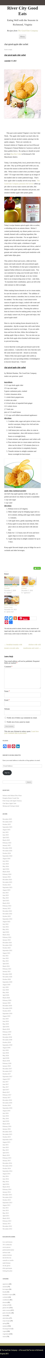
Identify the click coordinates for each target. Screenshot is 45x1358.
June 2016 (6, 1116)
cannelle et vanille (8, 1260)
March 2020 (6, 998)
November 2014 (7, 1166)
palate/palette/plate (8, 1250)
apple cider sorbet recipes (22, 631)
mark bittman (6, 1263)
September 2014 (7, 1171)
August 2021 (6, 953)
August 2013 (6, 1205)
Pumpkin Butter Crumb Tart (11, 798)
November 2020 (7, 977)
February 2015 (7, 1158)
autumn (19, 628)
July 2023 (6, 892)
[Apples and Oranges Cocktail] (28, 580)
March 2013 (6, 1218)
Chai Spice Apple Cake (9, 803)
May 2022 (6, 929)
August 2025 (6, 829)
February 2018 (7, 1063)
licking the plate (7, 1271)
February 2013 (7, 1221)
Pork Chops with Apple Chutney (12, 801)
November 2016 (7, 1103)
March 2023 (6, 903)
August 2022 (6, 921)
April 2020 (6, 995)
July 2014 (6, 1176)
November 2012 (7, 1229)
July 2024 (6, 861)
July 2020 (6, 987)
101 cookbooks (7, 1244)
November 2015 (7, 1134)
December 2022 (7, 911)
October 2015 (7, 1137)
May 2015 (6, 1150)
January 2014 (7, 1192)
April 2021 (6, 963)
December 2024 (7, 848)
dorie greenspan (7, 1268)
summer (5, 1326)
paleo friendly (7, 1313)
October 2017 (7, 1074)
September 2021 (7, 950)
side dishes (6, 1318)
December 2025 (7, 819)
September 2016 (7, 1108)
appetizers (6, 1284)
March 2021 (6, 966)
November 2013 (7, 1197)
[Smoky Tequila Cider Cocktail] (11, 580)
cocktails (5, 1297)
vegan (28, 628)
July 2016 (6, 1113)
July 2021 (6, 956)
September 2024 (7, 856)
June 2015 (6, 1147)
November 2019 (7, 1008)
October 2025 (7, 824)
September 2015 (7, 1139)
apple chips (11, 631)
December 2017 (7, 1068)
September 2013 (7, 1202)
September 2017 (7, 1076)
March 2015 (6, 1155)
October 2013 (7, 1200)
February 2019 (7, 1032)
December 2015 (7, 1131)
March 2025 (6, 840)
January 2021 (7, 971)
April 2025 (6, 837)
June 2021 (6, 958)
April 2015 (6, 1152)
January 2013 (7, 1223)
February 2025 (7, 843)
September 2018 (7, 1045)
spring (4, 1323)
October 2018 (7, 1042)
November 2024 (7, 850)
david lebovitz (7, 1258)
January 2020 (7, 1003)
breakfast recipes (7, 1294)
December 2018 (7, 1037)
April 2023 (6, 900)
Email (7, 700)
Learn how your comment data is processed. (21, 732)
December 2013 (7, 1194)
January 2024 (7, 877)
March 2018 (6, 1061)
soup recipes (6, 1321)
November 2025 (7, 822)
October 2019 (7, 1011)
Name (7, 691)
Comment (8, 667)
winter (4, 1336)
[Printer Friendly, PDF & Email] (37, 568)
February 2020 (7, 1000)
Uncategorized (7, 1328)
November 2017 (7, 1071)
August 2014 (6, 1173)
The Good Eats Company (28, 31)
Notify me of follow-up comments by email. (22, 718)
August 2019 (6, 1016)
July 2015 (6, 1145)
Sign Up (7, 772)
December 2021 (7, 942)
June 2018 (6, 1053)
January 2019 (7, 1034)
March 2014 (6, 1187)
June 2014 (6, 1179)
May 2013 (6, 1213)
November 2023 (7, 882)
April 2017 (6, 1089)
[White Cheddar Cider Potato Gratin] (11, 600)
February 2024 (7, 874)
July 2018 (6, 1050)
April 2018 (6, 1058)
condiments (6, 1300)
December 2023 (7, 879)
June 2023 (6, 895)
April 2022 (6, 932)
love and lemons (7, 1242)
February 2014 (7, 1189)
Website (7, 709)
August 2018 (6, 1047)
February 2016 (7, 1126)
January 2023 (7, 908)
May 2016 (6, 1118)
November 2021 (7, 945)
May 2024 (6, 866)
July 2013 (6, 1208)
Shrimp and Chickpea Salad (11, 806)
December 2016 (7, 1100)
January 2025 (7, 845)
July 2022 (6, 924)
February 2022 (7, 937)
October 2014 (7, 1168)
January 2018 (7, 1066)
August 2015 (6, 1142)
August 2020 (6, 984)
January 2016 (7, 1129)
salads (4, 1315)
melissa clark (6, 1252)
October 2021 (7, 948)
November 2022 (7, 913)
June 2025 (6, 835)
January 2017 (7, 1097)
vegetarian (33, 628)
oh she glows (6, 1265)
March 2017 (6, 1092)
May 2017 (6, 1087)
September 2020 (7, 982)
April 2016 (6, 1121)
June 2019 (6, 1021)
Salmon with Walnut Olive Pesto (12, 795)
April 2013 (6, 1216)
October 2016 (7, 1105)
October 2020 (7, 979)
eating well (6, 1305)
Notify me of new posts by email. (18, 722)
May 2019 (6, 1024)
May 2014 (6, 1181)
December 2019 (7, 1005)
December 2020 (7, 974)
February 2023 (7, 906)
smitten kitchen (7, 1255)
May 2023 (6, 898)
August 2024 (6, 858)
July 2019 (6, 1019)
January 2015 (7, 1160)
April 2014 (6, 1184)
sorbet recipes (16, 633)
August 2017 (6, 1079)
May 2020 (6, 992)
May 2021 (6, 961)
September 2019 (7, 1013)
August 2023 (6, 890)
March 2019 (6, 1029)
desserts (24, 628)
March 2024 (6, 871)
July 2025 (6, 832)
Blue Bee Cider (15, 154)
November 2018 (7, 1040)
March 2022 (6, 934)
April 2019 (6, 1026)
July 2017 (6, 1082)
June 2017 (6, 1084)
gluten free (6, 1307)
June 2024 (6, 864)
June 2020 (6, 990)
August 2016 (6, 1110)
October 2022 (7, 916)
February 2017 (7, 1095)
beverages (6, 1289)
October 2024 (7, 853)
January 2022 (7, 940)
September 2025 (7, 827)
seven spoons (6, 1247)
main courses (6, 1310)
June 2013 (6, 1210)
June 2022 (6, 927)
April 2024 (6, 869)
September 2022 (7, 919)
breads (4, 1292)
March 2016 (6, 1124)
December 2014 (7, 1163)
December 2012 (7, 1226)
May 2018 (6, 1055)
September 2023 (7, 887)
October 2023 (7, 885)
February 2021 (7, 969)
